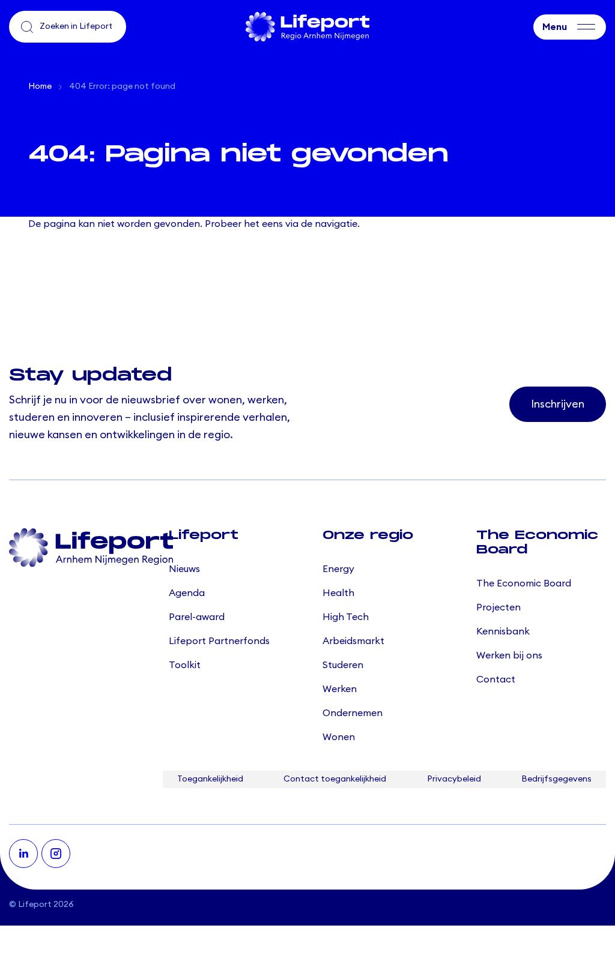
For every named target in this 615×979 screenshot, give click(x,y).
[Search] (27, 27)
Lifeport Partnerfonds (219, 641)
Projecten (498, 607)
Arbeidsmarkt (353, 641)
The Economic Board (523, 583)
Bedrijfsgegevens (556, 779)
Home (40, 86)
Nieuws (184, 569)
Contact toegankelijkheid (334, 779)
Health (338, 593)
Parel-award (197, 617)
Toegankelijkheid (210, 779)
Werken (340, 689)
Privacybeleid (454, 779)
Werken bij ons (509, 655)
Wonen (339, 737)
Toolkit (185, 665)
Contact (495, 679)
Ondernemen (353, 713)
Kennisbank (503, 631)
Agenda (187, 593)
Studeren (343, 665)
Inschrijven (557, 404)
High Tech (346, 617)
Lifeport (35, 904)
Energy (338, 569)
